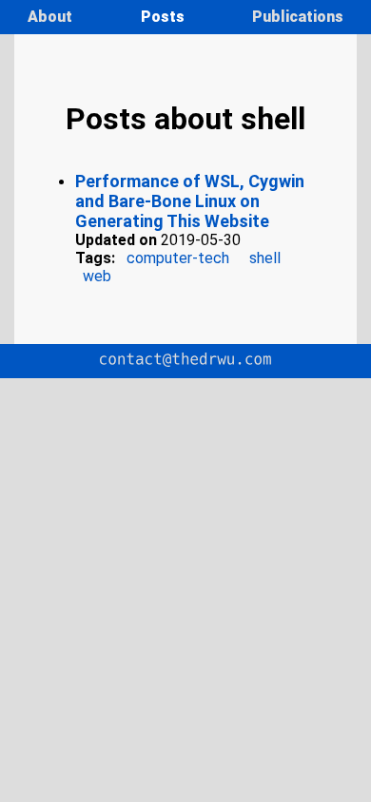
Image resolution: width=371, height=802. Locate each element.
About (52, 17)
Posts (164, 17)
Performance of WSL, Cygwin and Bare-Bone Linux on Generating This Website (189, 201)
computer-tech (178, 258)
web (97, 276)
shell (265, 258)
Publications (297, 17)
